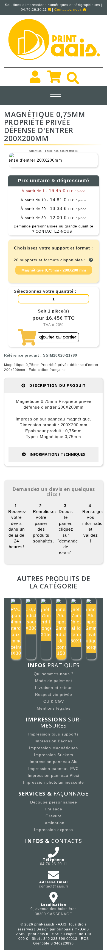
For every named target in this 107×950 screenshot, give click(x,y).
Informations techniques (57, 454)
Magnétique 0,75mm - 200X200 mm (53, 270)
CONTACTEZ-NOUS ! (55, 231)
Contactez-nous (68, 10)
